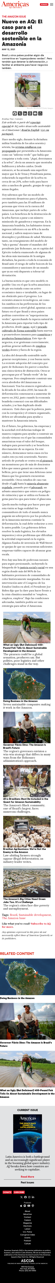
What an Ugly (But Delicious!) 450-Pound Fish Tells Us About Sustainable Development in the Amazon (27, 1093)
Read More (27, 1176)
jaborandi (36, 487)
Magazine (27, 1223)
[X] (19, 113)
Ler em (45, 130)
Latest (27, 1229)
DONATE (44, 4)
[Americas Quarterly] (15, 5)
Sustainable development (35, 915)
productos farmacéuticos (16, 338)
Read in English (30, 130)
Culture (27, 1243)
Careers (27, 1220)
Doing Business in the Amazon (17, 998)
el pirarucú (46, 460)
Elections (28, 1226)
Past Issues (27, 1182)
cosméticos (43, 334)
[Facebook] (14, 113)
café (14, 483)
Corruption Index (27, 1235)
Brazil (13, 915)
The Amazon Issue (14, 16)
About (27, 1211)
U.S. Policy (27, 1232)
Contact (27, 1217)
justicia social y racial (32, 567)
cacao (26, 326)
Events (27, 1238)
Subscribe (19, 1192)
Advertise (27, 1214)
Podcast (27, 1203)
